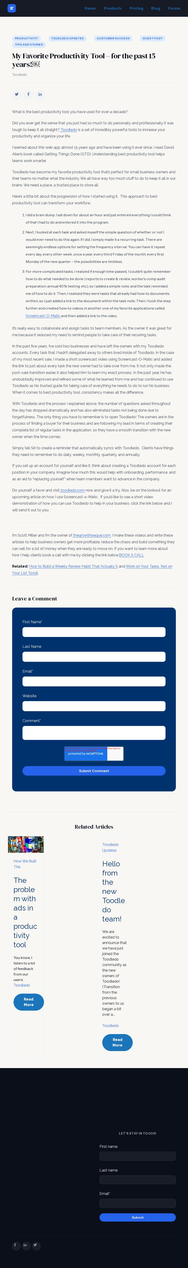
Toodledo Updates (67, 38)
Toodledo (19, 75)
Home (90, 8)
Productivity (26, 38)
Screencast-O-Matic (43, 316)
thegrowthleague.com (91, 535)
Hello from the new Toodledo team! (113, 891)
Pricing (136, 8)
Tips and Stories (29, 44)
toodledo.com (72, 490)
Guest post (153, 38)
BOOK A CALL (131, 555)
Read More (29, 1002)
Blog (155, 8)
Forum (174, 8)
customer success (113, 38)
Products (113, 8)
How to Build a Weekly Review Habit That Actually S (73, 566)
